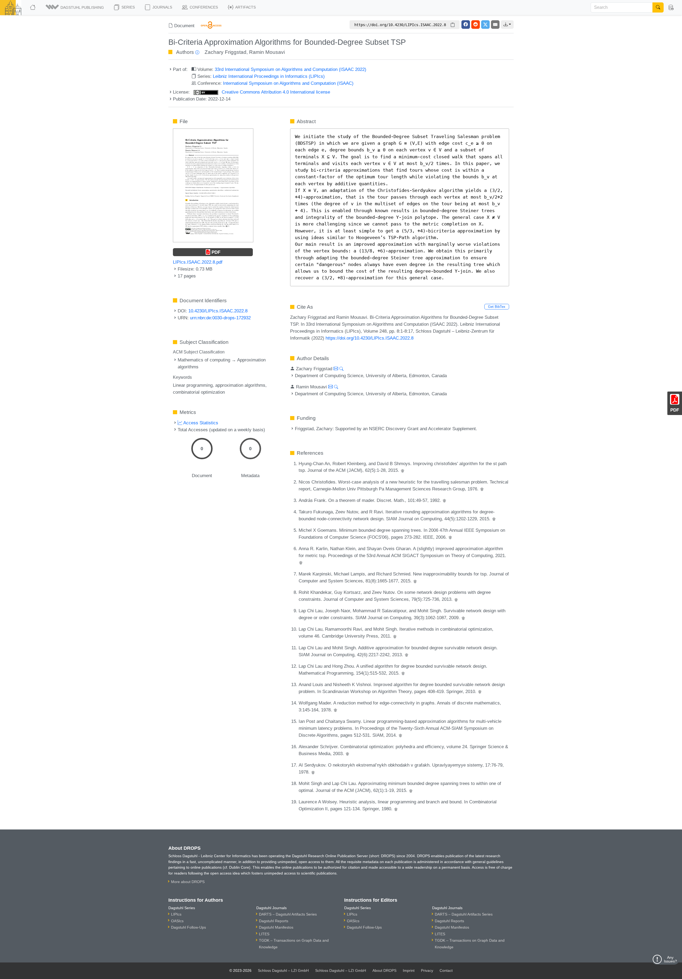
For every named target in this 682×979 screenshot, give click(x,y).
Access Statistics (200, 422)
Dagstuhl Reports (273, 921)
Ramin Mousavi (267, 52)
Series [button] (127, 7)
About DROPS (384, 970)
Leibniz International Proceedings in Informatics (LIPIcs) (269, 76)
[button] (75, 7)
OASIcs (177, 921)
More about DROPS (188, 882)
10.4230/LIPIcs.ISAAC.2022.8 (217, 310)
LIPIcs (176, 914)
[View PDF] (213, 185)
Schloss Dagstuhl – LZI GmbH (283, 970)
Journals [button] (161, 7)
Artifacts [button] (245, 7)
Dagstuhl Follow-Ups (188, 927)
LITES (264, 934)
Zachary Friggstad (225, 52)
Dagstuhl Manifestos (276, 927)
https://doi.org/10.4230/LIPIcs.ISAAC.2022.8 (369, 338)
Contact (446, 970)
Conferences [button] (203, 7)
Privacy (427, 970)
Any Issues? (670, 959)
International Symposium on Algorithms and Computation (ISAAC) (288, 83)
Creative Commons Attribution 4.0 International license (275, 92)
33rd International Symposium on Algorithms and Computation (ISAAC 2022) (290, 69)
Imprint (409, 970)
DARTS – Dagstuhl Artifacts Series (288, 914)
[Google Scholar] (402, 470)
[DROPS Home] (33, 7)
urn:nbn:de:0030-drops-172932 (220, 317)
